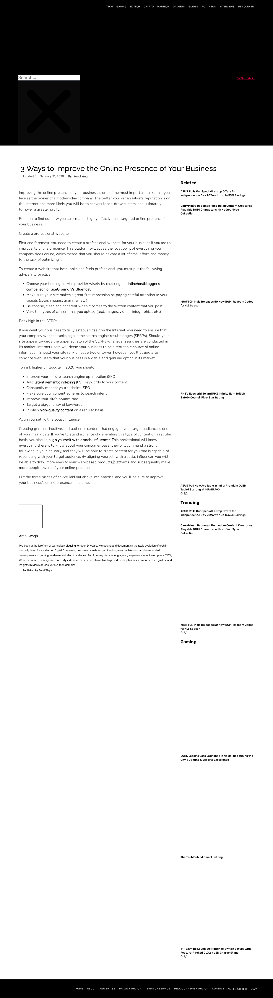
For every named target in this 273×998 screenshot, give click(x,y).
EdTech (135, 6)
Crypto (149, 6)
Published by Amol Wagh (37, 570)
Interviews (227, 6)
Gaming (121, 6)
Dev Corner (246, 6)
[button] (49, 43)
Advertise (107, 988)
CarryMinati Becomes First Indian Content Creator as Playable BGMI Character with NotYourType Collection (216, 209)
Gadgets (179, 6)
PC (203, 6)
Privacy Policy (130, 988)
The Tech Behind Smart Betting (202, 857)
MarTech (163, 6)
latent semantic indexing (55, 382)
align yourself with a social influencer (79, 439)
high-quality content (56, 410)
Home (79, 988)
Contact (218, 988)
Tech (109, 6)
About (91, 988)
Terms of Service (157, 988)
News (212, 6)
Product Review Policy (191, 988)
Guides (193, 6)
